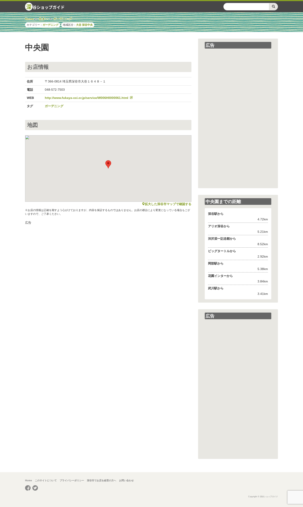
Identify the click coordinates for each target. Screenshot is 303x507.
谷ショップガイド (45, 7)
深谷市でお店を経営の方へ (101, 480)
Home (28, 480)
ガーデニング (51, 24)
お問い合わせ (126, 480)
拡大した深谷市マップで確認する (168, 204)
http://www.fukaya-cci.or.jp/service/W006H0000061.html (86, 98)
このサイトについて (46, 480)
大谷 (78, 24)
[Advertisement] (108, 258)
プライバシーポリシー (72, 480)
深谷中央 (87, 24)
